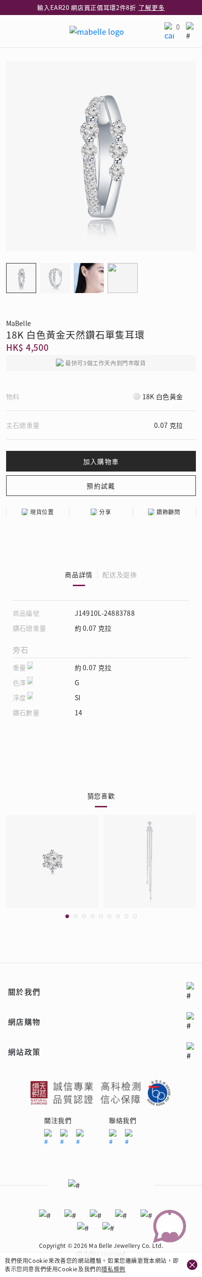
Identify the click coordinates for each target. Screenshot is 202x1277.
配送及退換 (119, 574)
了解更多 (152, 7)
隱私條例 (113, 1269)
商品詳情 (79, 574)
